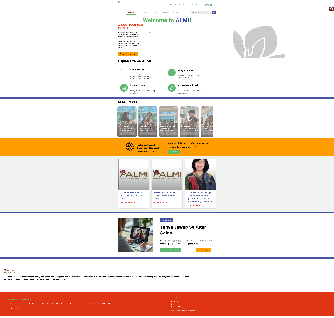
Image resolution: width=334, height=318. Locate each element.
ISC (171, 4)
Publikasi (176, 12)
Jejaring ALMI (186, 4)
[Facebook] (208, 5)
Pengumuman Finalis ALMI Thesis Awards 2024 (131, 196)
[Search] (214, 12)
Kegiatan (166, 12)
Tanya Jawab (196, 4)
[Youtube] (206, 5)
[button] (331, 9)
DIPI (179, 4)
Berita (157, 12)
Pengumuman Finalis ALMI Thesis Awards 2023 (164, 196)
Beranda (131, 12)
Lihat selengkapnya (127, 134)
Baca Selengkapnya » (128, 202)
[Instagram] (211, 5)
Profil (139, 12)
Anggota (148, 12)
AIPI (175, 4)
